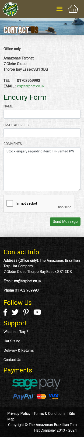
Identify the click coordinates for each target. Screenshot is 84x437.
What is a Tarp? (16, 332)
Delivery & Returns (19, 350)
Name (8, 106)
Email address (16, 125)
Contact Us (12, 360)
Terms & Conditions (50, 413)
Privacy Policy (19, 413)
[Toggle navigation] (59, 8)
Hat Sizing (12, 341)
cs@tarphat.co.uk (31, 86)
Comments (13, 144)
